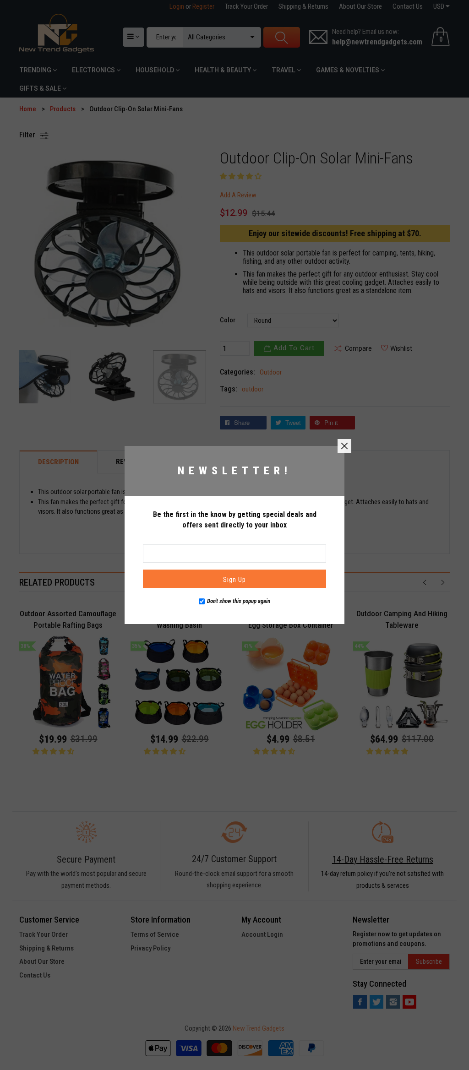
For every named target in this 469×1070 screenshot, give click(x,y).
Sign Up (234, 580)
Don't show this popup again (238, 600)
